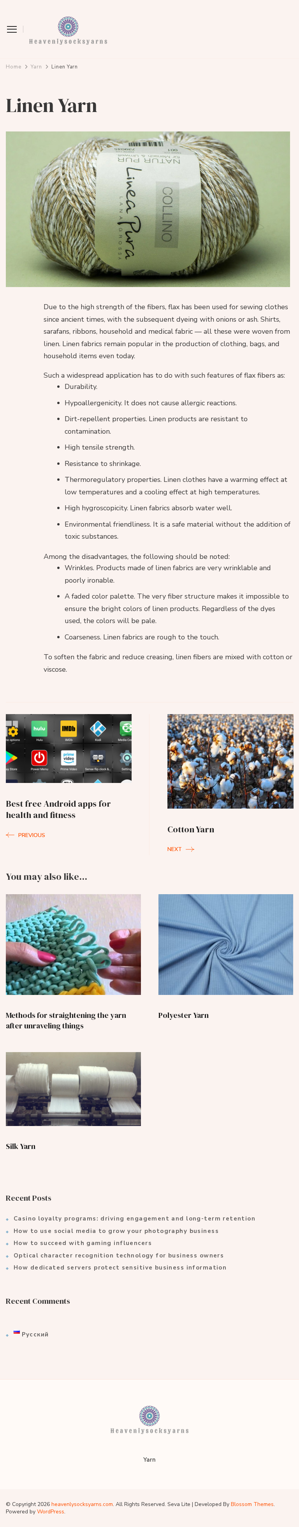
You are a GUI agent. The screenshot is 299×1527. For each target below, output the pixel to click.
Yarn (149, 1460)
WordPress (50, 1511)
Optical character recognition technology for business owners (119, 1255)
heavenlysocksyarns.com (82, 1504)
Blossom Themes (252, 1504)
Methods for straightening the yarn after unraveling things (66, 1020)
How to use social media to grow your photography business (116, 1231)
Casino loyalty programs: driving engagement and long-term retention (134, 1218)
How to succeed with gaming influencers (83, 1243)
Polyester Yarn (183, 1015)
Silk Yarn (20, 1146)
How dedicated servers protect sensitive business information (120, 1267)
